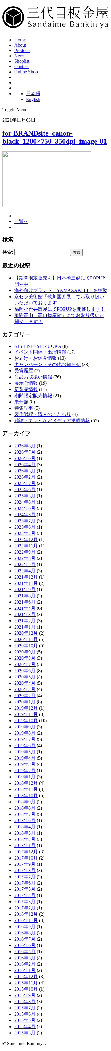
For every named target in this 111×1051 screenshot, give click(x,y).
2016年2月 (25, 964)
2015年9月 (25, 995)
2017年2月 (25, 907)
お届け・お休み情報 (35, 358)
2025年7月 (25, 483)
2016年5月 (25, 951)
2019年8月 (25, 733)
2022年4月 (25, 570)
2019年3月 (25, 764)
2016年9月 (25, 926)
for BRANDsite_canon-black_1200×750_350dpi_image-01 (54, 137)
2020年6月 (25, 670)
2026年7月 (25, 452)
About (20, 45)
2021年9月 (25, 589)
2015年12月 (26, 976)
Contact (21, 66)
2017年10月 (26, 857)
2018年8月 (25, 807)
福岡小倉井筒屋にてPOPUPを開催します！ (59, 309)
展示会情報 (26, 383)
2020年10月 (26, 645)
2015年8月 (25, 1001)
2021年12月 (26, 576)
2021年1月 (25, 626)
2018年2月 (25, 839)
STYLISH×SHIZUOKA (37, 346)
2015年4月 (25, 1026)
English (33, 99)
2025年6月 (25, 489)
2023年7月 (25, 520)
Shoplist (21, 61)
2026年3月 (25, 470)
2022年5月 (25, 564)
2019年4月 (25, 758)
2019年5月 (25, 751)
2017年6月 (25, 882)
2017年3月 (25, 901)
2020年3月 (25, 689)
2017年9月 (25, 864)
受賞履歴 (23, 370)
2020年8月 (25, 658)
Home (20, 39)
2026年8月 (25, 445)
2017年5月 (25, 889)
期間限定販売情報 (33, 395)
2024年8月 (25, 502)
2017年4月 (25, 895)
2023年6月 (25, 527)
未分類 (21, 401)
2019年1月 (25, 776)
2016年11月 (26, 920)
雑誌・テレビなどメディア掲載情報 (52, 420)
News (19, 55)
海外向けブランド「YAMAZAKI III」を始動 (60, 290)
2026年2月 (25, 477)
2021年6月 (25, 601)
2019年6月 (25, 745)
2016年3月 (25, 957)
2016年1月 (25, 970)
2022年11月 (26, 545)
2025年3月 (25, 495)
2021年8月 (25, 595)
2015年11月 (26, 982)
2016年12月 (26, 914)
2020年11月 (26, 639)
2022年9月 (25, 551)
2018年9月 (25, 801)
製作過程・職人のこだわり (42, 414)
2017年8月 (25, 870)
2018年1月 (25, 845)
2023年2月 (25, 533)
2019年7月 (25, 739)
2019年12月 (26, 708)
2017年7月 (25, 876)
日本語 (33, 93)
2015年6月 (25, 1014)
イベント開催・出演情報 (40, 351)
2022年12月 (26, 539)
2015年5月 (25, 1020)
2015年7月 (25, 1007)
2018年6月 (25, 820)
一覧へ (21, 221)
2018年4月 (25, 826)
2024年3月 (25, 514)
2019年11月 (26, 714)
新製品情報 (26, 389)
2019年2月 (25, 770)
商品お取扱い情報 (33, 376)
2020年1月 (25, 701)
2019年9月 (25, 726)
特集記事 (23, 408)
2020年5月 (25, 676)
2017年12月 (26, 851)
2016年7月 (25, 939)
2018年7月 (25, 814)
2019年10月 (26, 720)
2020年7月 (25, 664)
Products (22, 50)
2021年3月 (25, 614)
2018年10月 (26, 795)
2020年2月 (25, 695)
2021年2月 (25, 620)
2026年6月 (25, 458)
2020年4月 (25, 683)
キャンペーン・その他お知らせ (47, 364)
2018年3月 (25, 832)
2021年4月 (25, 608)
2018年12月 (26, 782)
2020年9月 (25, 651)
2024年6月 (25, 508)
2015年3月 (25, 1032)
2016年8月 (25, 932)
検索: (7, 251)
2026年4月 (25, 464)
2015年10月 (26, 989)
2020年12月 (26, 633)
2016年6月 (25, 945)
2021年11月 (26, 583)
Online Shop (26, 71)
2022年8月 (25, 558)
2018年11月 (26, 789)
